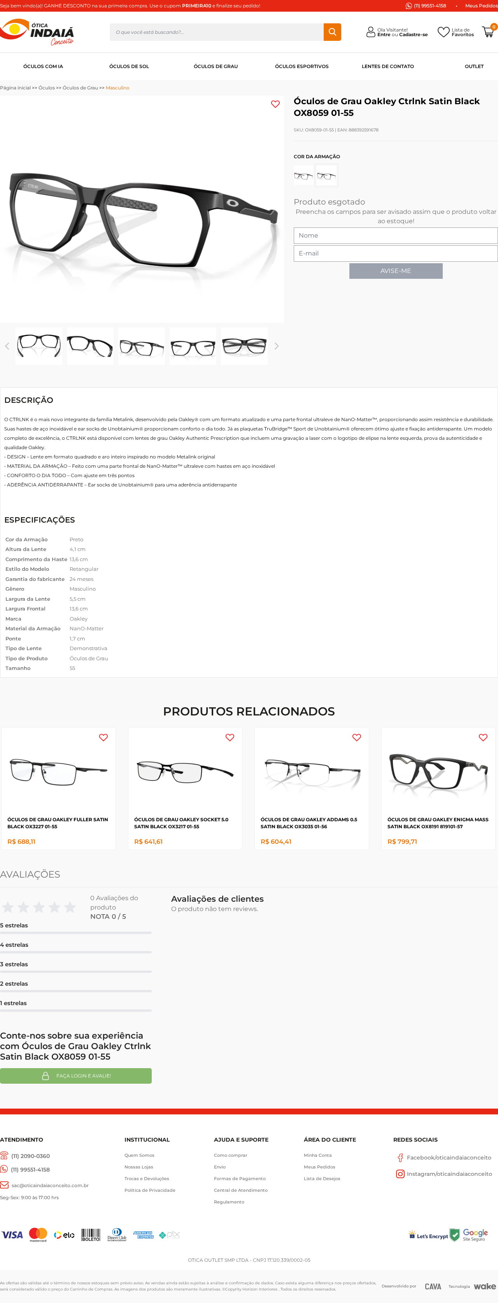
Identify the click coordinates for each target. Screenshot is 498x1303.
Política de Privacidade (149, 1190)
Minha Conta (318, 1155)
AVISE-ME (396, 271)
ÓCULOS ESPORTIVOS (302, 66)
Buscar (332, 32)
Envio (220, 1167)
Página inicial (15, 88)
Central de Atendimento (241, 1190)
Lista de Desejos (322, 1178)
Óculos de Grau (80, 88)
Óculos (47, 88)
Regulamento (229, 1202)
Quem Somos (139, 1155)
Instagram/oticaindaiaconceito (449, 1173)
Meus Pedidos (481, 6)
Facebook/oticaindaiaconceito (449, 1157)
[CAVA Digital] (433, 1286)
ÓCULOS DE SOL (129, 66)
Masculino (118, 88)
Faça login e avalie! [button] (83, 1076)
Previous (7, 346)
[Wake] (485, 1286)
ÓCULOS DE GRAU (216, 66)
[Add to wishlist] (275, 104)
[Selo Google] (473, 1234)
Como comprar (230, 1155)
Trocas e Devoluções (146, 1178)
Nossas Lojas (138, 1167)
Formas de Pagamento (240, 1178)
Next (277, 346)
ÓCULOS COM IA (43, 66)
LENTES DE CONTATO (388, 66)
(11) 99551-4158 (430, 6)
